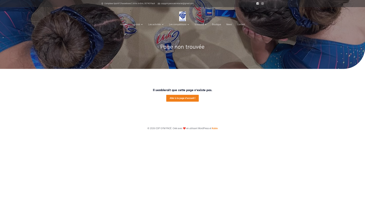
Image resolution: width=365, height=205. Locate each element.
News (229, 24)
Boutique (216, 24)
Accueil (123, 24)
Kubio (215, 128)
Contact (241, 24)
